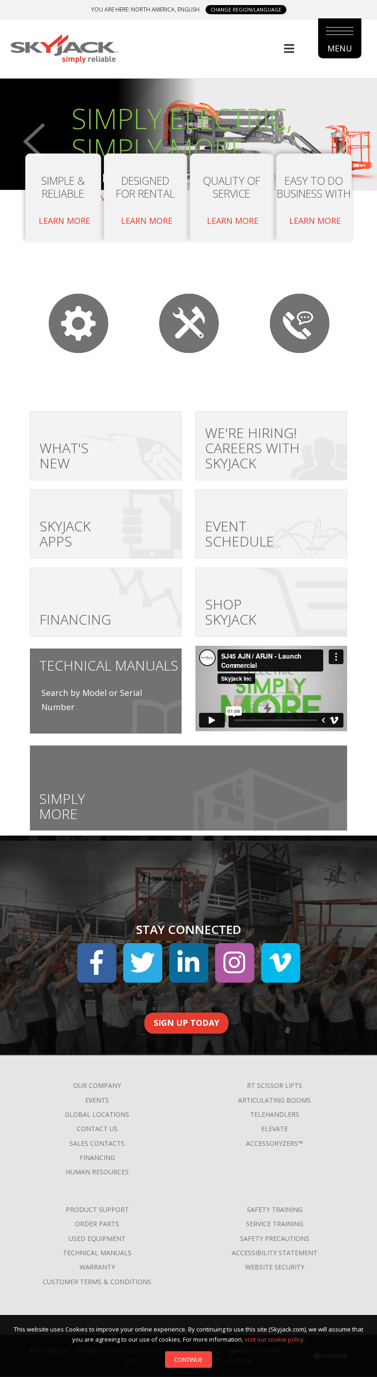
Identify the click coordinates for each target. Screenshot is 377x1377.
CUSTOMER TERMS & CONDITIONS (97, 1281)
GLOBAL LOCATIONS (97, 1114)
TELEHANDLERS (274, 1114)
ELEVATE (274, 1128)
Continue (188, 1359)
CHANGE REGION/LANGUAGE (246, 9)
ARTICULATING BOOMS (274, 1100)
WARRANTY (97, 1267)
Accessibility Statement (274, 1252)
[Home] (63, 47)
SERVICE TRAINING (274, 1223)
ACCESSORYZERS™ (274, 1143)
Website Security (274, 1267)
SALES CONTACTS (97, 1143)
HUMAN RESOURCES (97, 1171)
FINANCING (97, 1157)
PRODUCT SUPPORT (97, 1209)
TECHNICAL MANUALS (97, 1252)
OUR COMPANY (97, 1085)
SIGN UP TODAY (186, 1022)
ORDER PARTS (97, 1223)
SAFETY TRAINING (275, 1209)
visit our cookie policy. (275, 1339)
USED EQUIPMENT (97, 1238)
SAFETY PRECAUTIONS (274, 1238)
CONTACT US (97, 1128)
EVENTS (97, 1100)
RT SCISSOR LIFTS (274, 1085)
